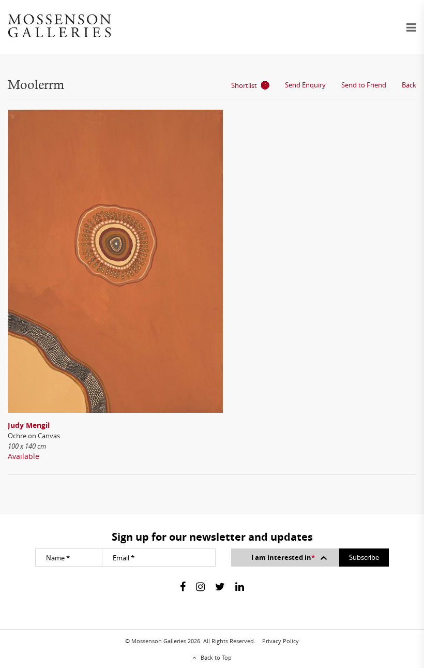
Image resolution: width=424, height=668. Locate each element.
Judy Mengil (29, 425)
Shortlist (244, 85)
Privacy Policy (280, 641)
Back (409, 85)
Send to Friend (363, 85)
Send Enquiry (305, 85)
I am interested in (283, 557)
